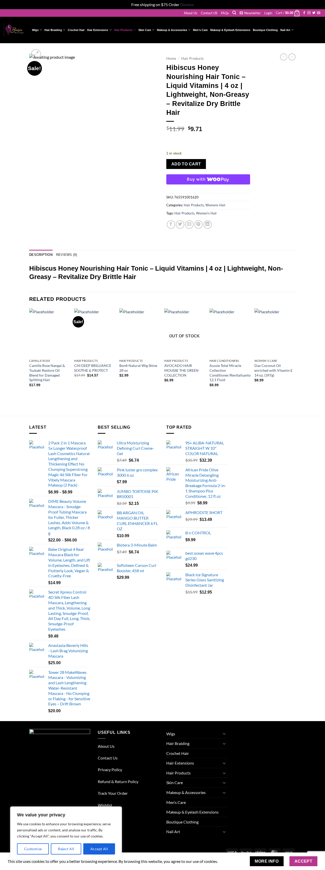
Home (171, 58)
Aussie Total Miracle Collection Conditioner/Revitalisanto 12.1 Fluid (230, 372)
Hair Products (123, 30)
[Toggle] (224, 734)
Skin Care (144, 30)
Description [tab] (41, 255)
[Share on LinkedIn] (207, 224)
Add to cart (186, 164)
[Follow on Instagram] (309, 13)
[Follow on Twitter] (313, 13)
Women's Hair (206, 213)
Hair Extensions (97, 30)
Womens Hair (215, 205)
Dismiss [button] (187, 4)
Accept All (99, 849)
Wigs (35, 30)
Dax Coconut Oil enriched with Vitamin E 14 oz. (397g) (273, 370)
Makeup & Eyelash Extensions (230, 30)
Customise (33, 849)
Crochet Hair (76, 30)
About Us (190, 13)
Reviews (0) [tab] (66, 255)
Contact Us (108, 757)
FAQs (225, 13)
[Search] (234, 12)
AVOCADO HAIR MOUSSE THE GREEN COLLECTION (181, 370)
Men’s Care (200, 30)
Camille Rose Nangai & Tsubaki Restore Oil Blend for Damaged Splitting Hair (47, 372)
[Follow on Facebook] (304, 13)
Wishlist (105, 805)
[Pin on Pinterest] (198, 224)
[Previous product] (292, 56)
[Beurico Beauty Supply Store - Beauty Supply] (14, 29)
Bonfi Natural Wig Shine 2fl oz (138, 367)
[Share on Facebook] (171, 224)
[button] (250, 13)
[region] (66, 833)
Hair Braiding (53, 30)
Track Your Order (113, 793)
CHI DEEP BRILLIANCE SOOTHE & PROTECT (92, 367)
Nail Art (285, 30)
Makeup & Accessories (172, 30)
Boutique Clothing (265, 30)
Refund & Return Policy (118, 781)
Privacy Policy (110, 769)
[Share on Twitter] (180, 224)
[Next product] (283, 56)
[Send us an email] (318, 13)
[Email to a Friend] (189, 224)
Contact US (209, 13)
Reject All (66, 849)
